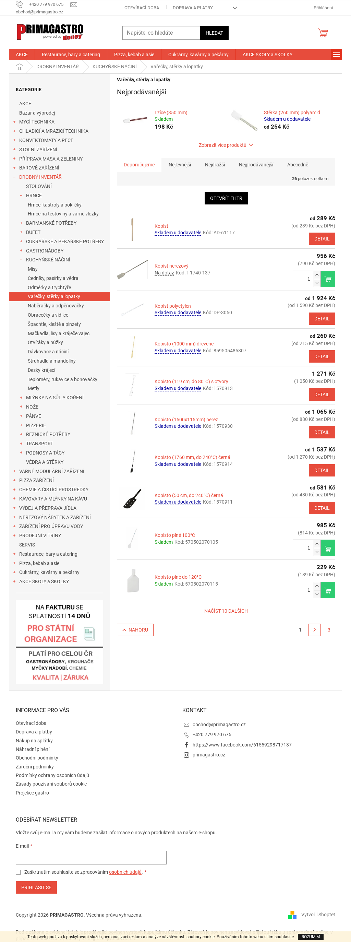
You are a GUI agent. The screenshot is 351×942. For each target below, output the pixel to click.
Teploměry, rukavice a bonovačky (62, 379)
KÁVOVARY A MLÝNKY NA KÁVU (53, 499)
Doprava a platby (193, 7)
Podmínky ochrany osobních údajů (52, 775)
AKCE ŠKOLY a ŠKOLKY (44, 581)
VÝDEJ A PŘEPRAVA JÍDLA (47, 508)
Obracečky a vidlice (48, 315)
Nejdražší (215, 164)
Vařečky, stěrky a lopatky (54, 296)
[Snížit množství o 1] (317, 283)
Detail (322, 239)
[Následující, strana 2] (314, 630)
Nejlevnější (180, 164)
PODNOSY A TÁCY (45, 453)
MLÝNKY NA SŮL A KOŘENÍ (55, 397)
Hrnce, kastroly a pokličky (55, 205)
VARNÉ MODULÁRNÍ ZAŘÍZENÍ (51, 471)
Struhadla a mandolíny (52, 361)
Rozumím (311, 936)
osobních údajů (125, 872)
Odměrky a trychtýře (49, 287)
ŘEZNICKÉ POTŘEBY (48, 434)
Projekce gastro (32, 793)
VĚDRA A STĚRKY (44, 462)
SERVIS (27, 544)
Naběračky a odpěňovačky (56, 305)
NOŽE (32, 407)
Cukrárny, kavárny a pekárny (49, 572)
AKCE (25, 103)
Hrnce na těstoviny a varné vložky (63, 213)
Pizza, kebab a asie (39, 563)
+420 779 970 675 (212, 734)
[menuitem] (22, 54)
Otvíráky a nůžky (45, 342)
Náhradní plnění (32, 749)
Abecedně (297, 164)
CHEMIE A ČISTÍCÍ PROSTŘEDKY (53, 489)
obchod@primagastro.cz (219, 724)
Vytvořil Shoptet (318, 914)
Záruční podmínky (35, 766)
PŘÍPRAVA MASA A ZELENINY (51, 159)
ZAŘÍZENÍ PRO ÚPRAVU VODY (51, 526)
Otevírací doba (141, 7)
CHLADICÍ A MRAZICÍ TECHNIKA (53, 131)
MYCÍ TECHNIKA (37, 122)
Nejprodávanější (256, 164)
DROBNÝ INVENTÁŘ (40, 177)
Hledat (214, 33)
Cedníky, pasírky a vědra (53, 278)
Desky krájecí (41, 370)
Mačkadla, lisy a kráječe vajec (58, 333)
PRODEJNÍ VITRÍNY (40, 535)
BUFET (33, 232)
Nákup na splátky (34, 740)
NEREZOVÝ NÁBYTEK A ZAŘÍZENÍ (55, 517)
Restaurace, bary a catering (48, 554)
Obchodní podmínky (37, 758)
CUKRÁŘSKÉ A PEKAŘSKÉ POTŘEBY (65, 241)
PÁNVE (33, 416)
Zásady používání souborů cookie (51, 784)
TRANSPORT (39, 443)
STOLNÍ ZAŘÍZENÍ (38, 149)
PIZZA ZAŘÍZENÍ (36, 480)
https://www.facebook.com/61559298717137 (242, 744)
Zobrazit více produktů (222, 145)
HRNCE (34, 195)
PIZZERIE (36, 425)
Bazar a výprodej (37, 113)
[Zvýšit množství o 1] (317, 275)
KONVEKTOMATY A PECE (46, 140)
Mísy (33, 269)
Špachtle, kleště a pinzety (54, 324)
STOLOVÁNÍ (39, 186)
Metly (33, 388)
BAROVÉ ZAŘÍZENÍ (39, 167)
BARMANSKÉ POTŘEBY (51, 223)
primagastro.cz (209, 754)
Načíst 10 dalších (226, 611)
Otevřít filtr (226, 198)
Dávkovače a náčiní (48, 351)
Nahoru (138, 630)
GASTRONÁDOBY (44, 251)
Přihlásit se (36, 887)
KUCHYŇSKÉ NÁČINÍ (48, 259)
